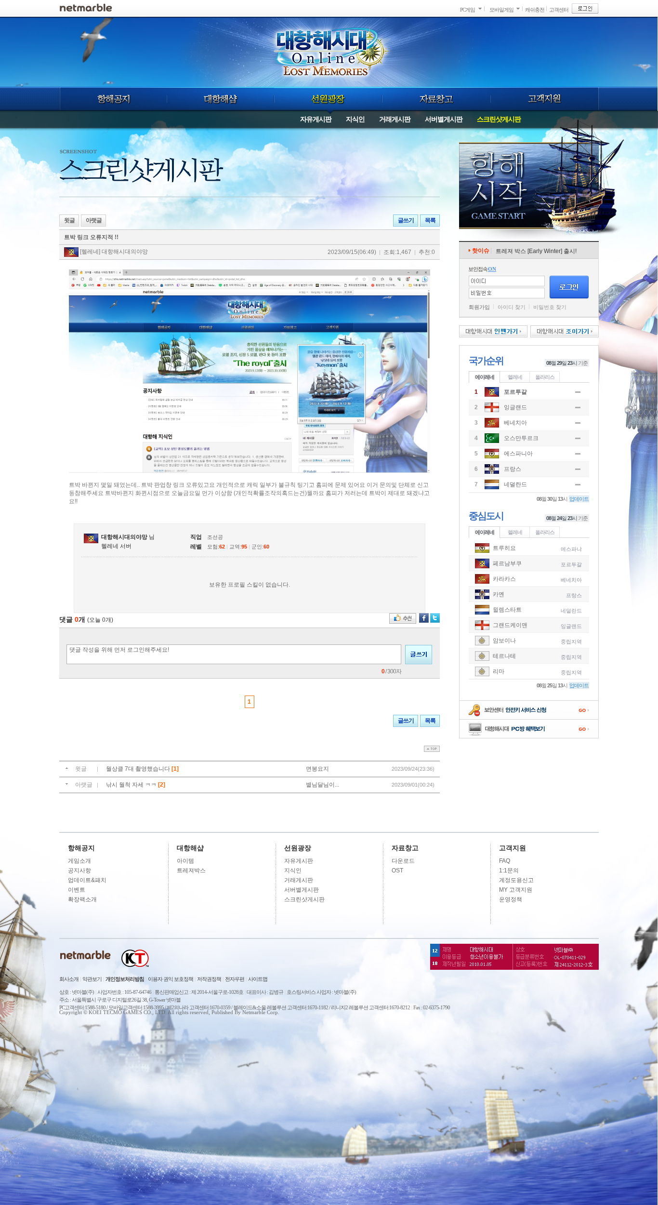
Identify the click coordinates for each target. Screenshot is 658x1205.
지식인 (355, 119)
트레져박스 (191, 870)
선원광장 (328, 99)
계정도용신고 (516, 880)
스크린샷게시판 (499, 119)
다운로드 (403, 860)
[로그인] (585, 8)
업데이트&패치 (87, 880)
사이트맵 (257, 979)
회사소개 (69, 979)
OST (397, 870)
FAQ (504, 860)
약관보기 (92, 979)
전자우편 (234, 979)
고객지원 (545, 99)
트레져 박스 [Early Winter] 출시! (536, 251)
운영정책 (510, 899)
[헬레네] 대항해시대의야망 (113, 251)
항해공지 (113, 99)
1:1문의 (509, 870)
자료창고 (436, 99)
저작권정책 (209, 979)
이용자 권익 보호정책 (170, 979)
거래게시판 (394, 119)
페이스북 (424, 618)
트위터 (435, 618)
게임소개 (79, 860)
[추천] (402, 618)
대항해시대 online (330, 52)
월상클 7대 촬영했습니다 (138, 768)
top (432, 749)
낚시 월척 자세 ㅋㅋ (132, 784)
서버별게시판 (443, 119)
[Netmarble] (86, 7)
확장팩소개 (82, 899)
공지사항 (79, 870)
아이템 (185, 860)
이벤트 (76, 889)
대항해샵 (220, 99)
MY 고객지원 (515, 889)
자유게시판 (315, 119)
